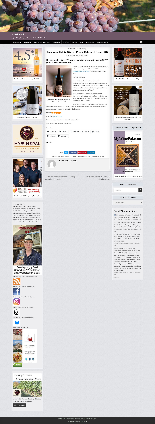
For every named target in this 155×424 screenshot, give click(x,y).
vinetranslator (96, 157)
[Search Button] (141, 42)
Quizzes (74, 42)
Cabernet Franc (74, 49)
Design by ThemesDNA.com (77, 422)
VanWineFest (56, 42)
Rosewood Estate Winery (81, 71)
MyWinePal (18, 34)
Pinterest (83, 153)
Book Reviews (90, 42)
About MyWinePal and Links (42, 42)
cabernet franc (62, 157)
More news (117, 277)
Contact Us (27, 42)
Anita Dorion (71, 55)
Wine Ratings (17, 42)
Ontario (81, 49)
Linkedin (92, 153)
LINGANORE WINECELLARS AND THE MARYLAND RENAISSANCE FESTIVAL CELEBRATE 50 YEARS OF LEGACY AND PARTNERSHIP (127, 238)
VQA (85, 49)
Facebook (73, 153)
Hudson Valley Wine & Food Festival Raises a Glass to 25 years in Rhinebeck (127, 216)
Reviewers (66, 42)
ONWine (75, 157)
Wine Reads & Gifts (102, 42)
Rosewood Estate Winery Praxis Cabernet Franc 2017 (77, 52)
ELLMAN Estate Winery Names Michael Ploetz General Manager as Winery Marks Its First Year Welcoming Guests (127, 225)
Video (81, 42)
